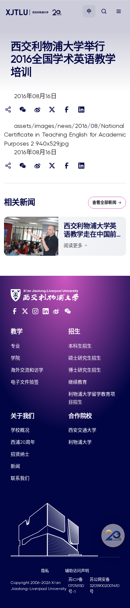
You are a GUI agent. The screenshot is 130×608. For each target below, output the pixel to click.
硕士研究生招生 (84, 358)
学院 (15, 358)
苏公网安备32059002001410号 (104, 585)
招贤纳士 (20, 454)
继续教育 (77, 382)
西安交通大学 (82, 430)
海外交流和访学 (27, 370)
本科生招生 (80, 346)
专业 (15, 346)
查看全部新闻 (104, 202)
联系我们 (20, 478)
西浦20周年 (23, 442)
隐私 (45, 571)
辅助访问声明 (77, 571)
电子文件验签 (25, 382)
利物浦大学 (80, 442)
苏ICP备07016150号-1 (76, 585)
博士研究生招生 (84, 370)
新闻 (15, 466)
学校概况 (20, 430)
